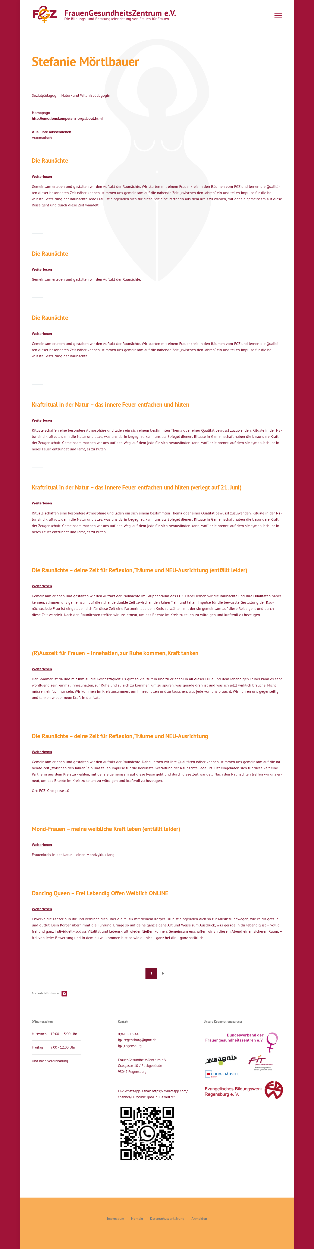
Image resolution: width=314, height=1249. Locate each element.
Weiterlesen (42, 177)
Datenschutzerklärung (167, 1218)
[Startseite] (44, 14)
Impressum (115, 1218)
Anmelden (199, 1218)
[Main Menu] (277, 15)
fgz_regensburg (130, 1045)
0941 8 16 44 (128, 1034)
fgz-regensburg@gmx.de (137, 1039)
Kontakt (137, 1218)
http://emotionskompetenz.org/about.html (67, 119)
